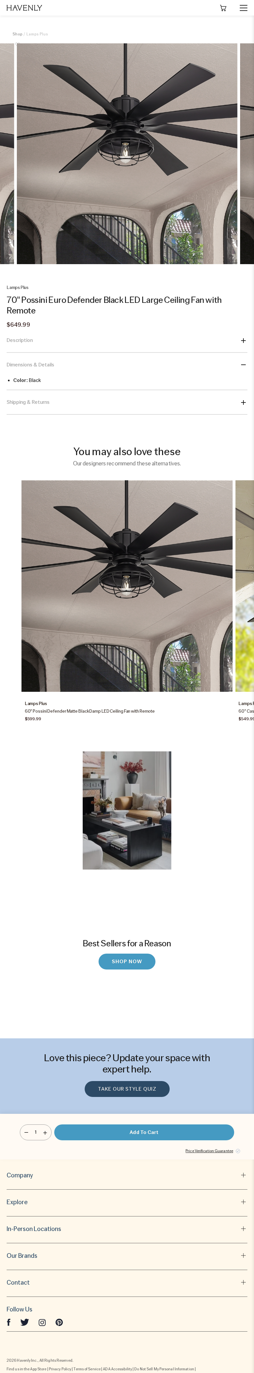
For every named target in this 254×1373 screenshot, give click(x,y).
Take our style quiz (127, 1089)
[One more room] (45, 1132)
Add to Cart (144, 1132)
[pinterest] (59, 1322)
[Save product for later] (17, 48)
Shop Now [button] (127, 962)
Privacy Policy (60, 1369)
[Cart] (223, 8)
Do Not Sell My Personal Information (164, 1369)
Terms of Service (87, 1369)
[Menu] (240, 8)
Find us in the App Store (26, 1369)
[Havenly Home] (24, 8)
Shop (17, 34)
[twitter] (24, 1322)
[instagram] (42, 1322)
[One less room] (26, 1132)
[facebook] (9, 1322)
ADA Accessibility (117, 1369)
